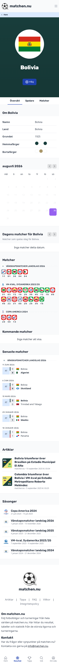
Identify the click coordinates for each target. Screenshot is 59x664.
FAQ (34, 599)
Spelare (29, 100)
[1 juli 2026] (50, 166)
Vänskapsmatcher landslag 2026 (25, 266)
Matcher (44, 100)
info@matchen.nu (38, 646)
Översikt (15, 100)
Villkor (46, 599)
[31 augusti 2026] (54, 234)
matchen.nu (29, 589)
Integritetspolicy (29, 603)
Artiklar (9, 599)
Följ (31, 82)
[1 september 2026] (54, 166)
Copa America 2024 (17, 311)
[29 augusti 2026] (50, 234)
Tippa (23, 599)
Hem (6, 14)
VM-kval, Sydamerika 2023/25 (23, 284)
